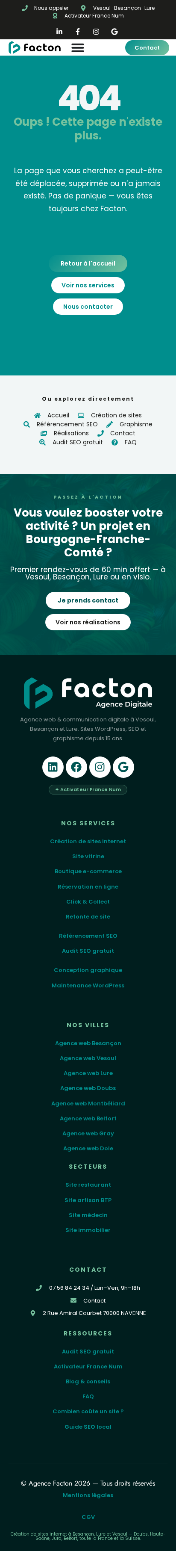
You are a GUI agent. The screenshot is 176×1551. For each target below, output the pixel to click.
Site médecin (88, 1215)
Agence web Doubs (88, 1088)
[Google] (123, 767)
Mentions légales (88, 1495)
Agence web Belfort (88, 1118)
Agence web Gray (88, 1133)
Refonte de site (88, 917)
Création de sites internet (88, 841)
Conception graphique (88, 970)
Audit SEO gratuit (88, 951)
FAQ (88, 1396)
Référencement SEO (88, 936)
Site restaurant (88, 1185)
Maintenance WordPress (88, 985)
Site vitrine (88, 856)
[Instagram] (100, 767)
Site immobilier (88, 1230)
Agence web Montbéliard (88, 1103)
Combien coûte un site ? (88, 1411)
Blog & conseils (88, 1381)
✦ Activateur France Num (88, 789)
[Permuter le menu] (94, 47)
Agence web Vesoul (88, 1058)
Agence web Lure (88, 1073)
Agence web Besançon (88, 1043)
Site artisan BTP (88, 1200)
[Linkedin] (53, 767)
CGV (88, 1517)
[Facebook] (76, 767)
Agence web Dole (88, 1148)
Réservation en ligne (88, 887)
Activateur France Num (88, 1366)
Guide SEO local (88, 1427)
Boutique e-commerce (88, 871)
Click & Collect (88, 902)
